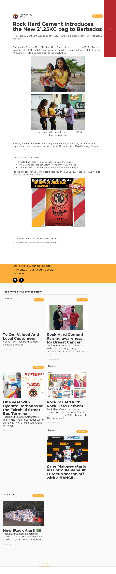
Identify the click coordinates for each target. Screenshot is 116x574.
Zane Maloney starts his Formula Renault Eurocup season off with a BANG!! (66, 472)
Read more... (9, 349)
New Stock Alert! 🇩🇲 (22, 530)
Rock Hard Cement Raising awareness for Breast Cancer (65, 338)
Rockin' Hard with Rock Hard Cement (65, 404)
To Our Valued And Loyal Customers (21, 336)
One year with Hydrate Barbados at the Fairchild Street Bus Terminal (23, 408)
